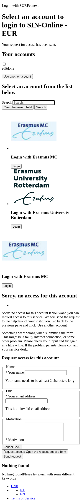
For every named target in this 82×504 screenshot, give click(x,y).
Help (14, 486)
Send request (12, 456)
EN (22, 494)
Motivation (15, 440)
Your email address (20, 396)
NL (22, 490)
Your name (15, 372)
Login (16, 166)
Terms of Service (23, 498)
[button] (4, 64)
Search (7, 102)
